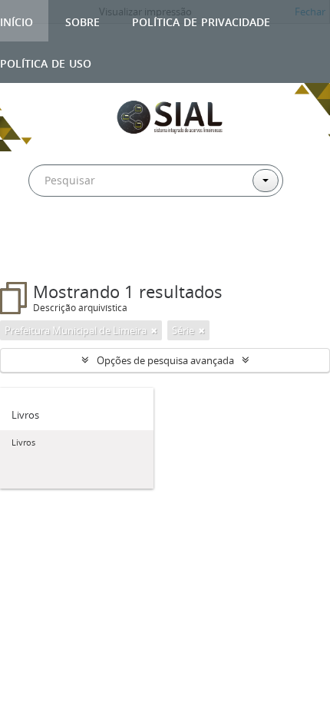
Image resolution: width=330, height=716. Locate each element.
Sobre (82, 20)
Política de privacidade (201, 20)
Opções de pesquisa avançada (165, 360)
